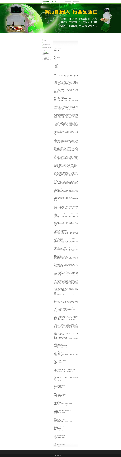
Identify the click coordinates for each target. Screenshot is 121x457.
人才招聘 (67, 3)
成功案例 (59, 3)
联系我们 (75, 3)
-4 (64, 455)
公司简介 (47, 3)
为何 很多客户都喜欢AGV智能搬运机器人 (47, 47)
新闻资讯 (55, 3)
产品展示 (51, 3)
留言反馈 (71, 3)
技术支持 (63, 3)
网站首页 (43, 3)
